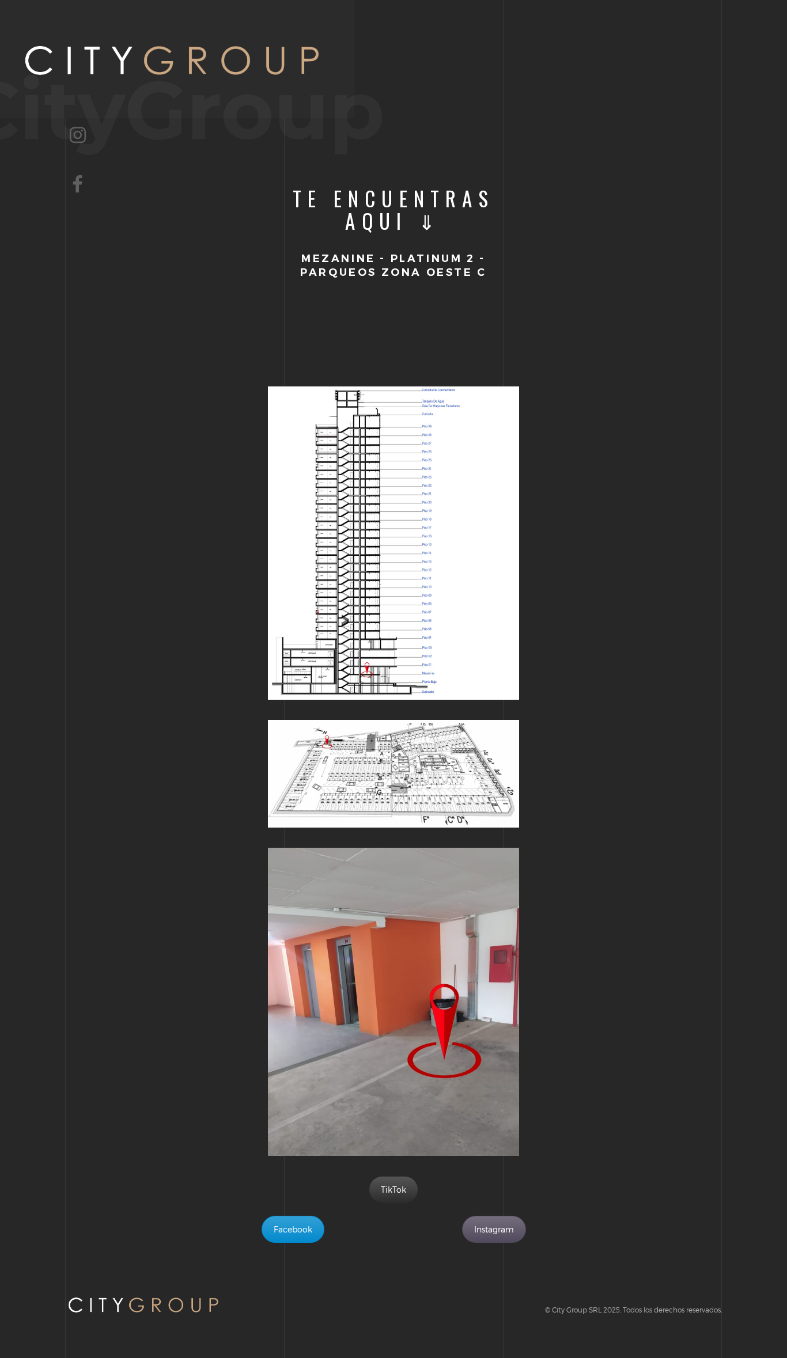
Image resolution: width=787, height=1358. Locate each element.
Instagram (494, 1229)
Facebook (293, 1229)
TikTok (393, 1189)
